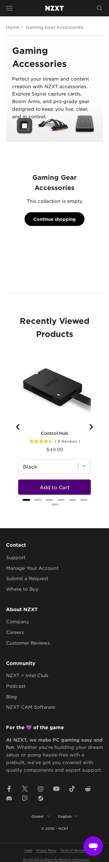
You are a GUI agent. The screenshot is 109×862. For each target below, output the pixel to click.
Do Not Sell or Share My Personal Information (56, 859)
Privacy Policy (46, 850)
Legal (28, 850)
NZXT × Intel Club (27, 675)
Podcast (15, 686)
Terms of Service (72, 850)
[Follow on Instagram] (41, 789)
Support (15, 557)
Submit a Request (27, 578)
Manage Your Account (32, 568)
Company (17, 621)
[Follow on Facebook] (9, 789)
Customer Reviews (28, 643)
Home (12, 27)
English (64, 816)
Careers (15, 632)
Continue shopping (54, 219)
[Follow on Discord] (9, 798)
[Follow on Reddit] (88, 789)
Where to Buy (22, 589)
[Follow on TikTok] (72, 789)
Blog (11, 696)
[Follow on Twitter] (25, 789)
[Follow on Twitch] (25, 798)
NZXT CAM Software (30, 707)
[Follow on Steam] (41, 798)
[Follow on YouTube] (56, 789)
